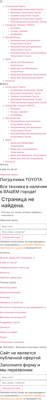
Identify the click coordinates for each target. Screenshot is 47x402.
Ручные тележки (19, 31)
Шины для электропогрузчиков (26, 77)
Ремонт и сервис (8, 332)
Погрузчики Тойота (15, 6)
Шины (8, 59)
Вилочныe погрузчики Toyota (25, 12)
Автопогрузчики (8, 287)
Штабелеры (16, 34)
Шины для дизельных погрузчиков (28, 74)
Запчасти (5, 327)
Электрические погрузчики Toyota (28, 21)
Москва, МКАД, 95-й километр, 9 (17, 257)
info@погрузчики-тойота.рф (14, 267)
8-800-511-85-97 (8, 262)
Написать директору (11, 277)
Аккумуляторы (12, 37)
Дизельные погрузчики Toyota (26, 18)
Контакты (10, 80)
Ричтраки (15, 28)
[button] (23, 83)
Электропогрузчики (10, 292)
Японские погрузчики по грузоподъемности (23, 307)
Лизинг (3, 337)
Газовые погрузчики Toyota (24, 15)
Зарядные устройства (11, 302)
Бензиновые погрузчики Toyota (26, 9)
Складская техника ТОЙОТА (20, 25)
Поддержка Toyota (10, 322)
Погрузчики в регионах (12, 342)
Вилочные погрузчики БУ (13, 317)
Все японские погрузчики (13, 312)
